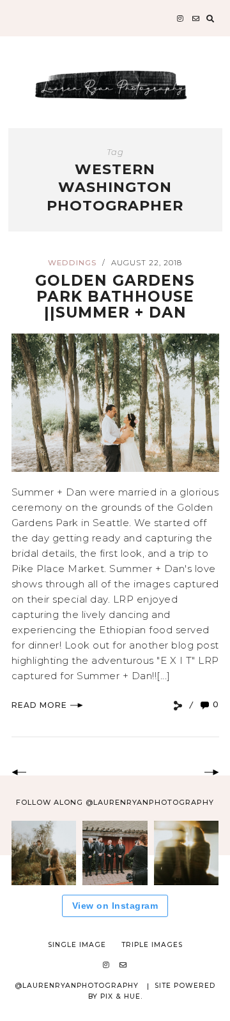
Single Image (77, 945)
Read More (39, 705)
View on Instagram (115, 905)
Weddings (72, 262)
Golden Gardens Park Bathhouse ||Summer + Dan (115, 297)
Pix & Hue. (121, 996)
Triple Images (152, 945)
